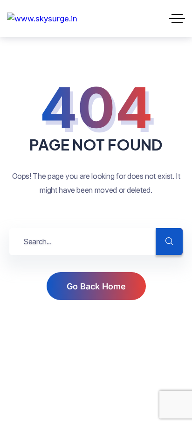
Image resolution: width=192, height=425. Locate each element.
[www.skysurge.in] (42, 18)
